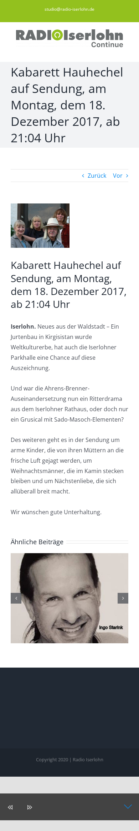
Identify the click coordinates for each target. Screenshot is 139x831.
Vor (118, 176)
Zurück (97, 176)
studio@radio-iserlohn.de (69, 9)
